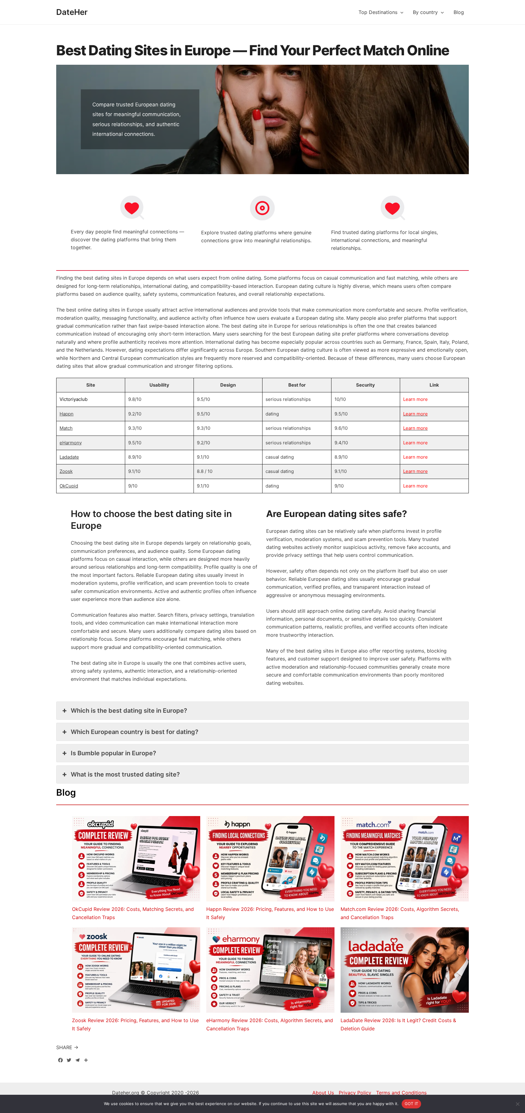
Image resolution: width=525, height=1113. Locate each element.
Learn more (415, 414)
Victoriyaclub (74, 399)
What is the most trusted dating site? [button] (125, 774)
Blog (459, 12)
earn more (417, 399)
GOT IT (411, 1103)
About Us (323, 1093)
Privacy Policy (355, 1093)
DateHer (72, 12)
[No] (517, 1104)
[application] (400, 12)
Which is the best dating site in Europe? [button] (129, 710)
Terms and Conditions (401, 1093)
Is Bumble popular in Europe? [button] (113, 753)
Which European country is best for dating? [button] (134, 732)
